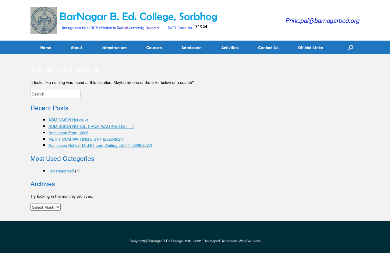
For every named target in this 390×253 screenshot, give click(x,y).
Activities (230, 47)
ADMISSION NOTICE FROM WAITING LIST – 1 (91, 126)
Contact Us (268, 47)
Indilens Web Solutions (243, 240)
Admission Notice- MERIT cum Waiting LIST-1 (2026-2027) (100, 145)
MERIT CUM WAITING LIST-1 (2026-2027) (86, 139)
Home (45, 47)
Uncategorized (61, 171)
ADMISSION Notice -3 (68, 120)
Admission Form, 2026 (68, 133)
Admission (191, 47)
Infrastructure (114, 47)
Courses (154, 47)
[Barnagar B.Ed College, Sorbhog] (125, 20)
